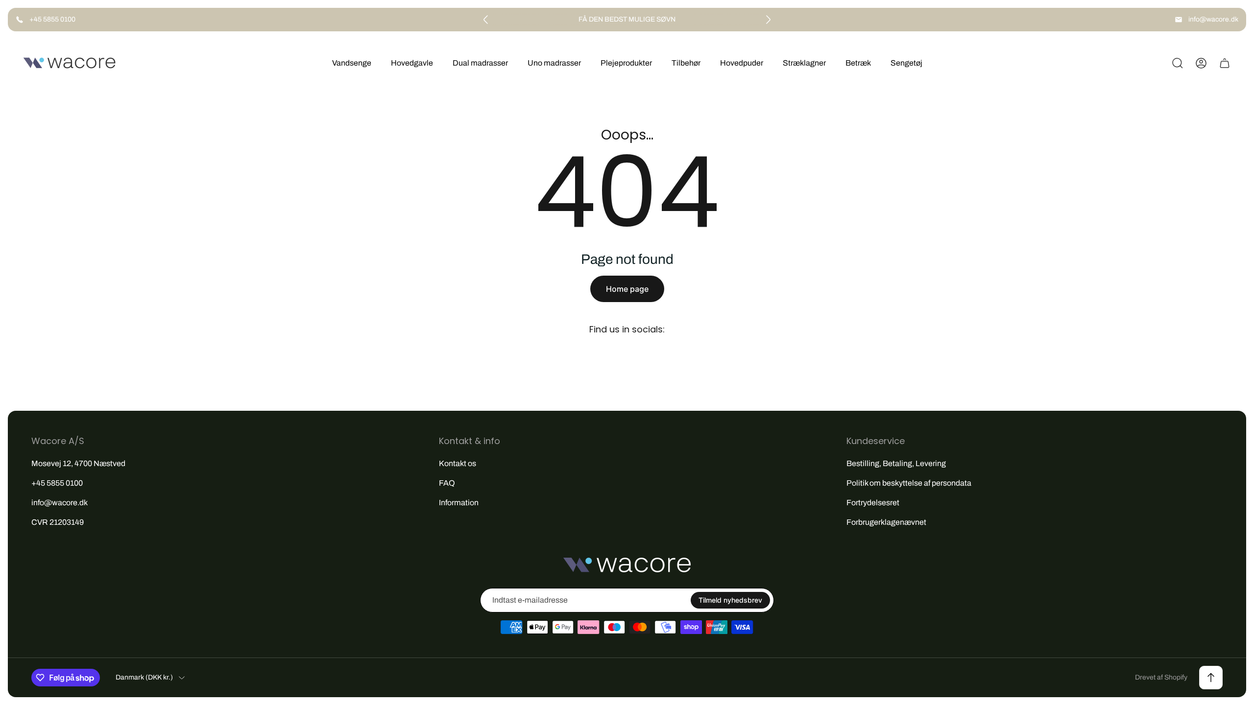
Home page (627, 289)
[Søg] (1177, 63)
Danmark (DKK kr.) (144, 677)
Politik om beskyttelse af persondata (908, 483)
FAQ (447, 483)
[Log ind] (1201, 63)
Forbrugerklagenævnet (886, 522)
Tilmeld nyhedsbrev (730, 600)
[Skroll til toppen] (1211, 677)
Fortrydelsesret (872, 502)
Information (459, 502)
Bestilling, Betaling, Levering (896, 463)
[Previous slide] (486, 19)
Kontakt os (457, 463)
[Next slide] (768, 19)
